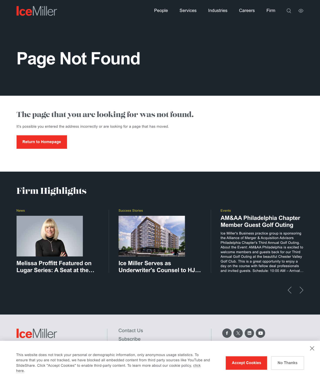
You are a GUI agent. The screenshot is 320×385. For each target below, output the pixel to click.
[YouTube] (260, 333)
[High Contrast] (301, 11)
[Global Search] (289, 11)
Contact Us (130, 330)
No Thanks (288, 363)
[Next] (301, 290)
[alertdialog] (160, 363)
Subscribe (129, 339)
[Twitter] (238, 333)
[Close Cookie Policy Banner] (312, 348)
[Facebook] (227, 333)
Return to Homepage (41, 142)
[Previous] (289, 290)
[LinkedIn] (249, 333)
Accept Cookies (246, 363)
